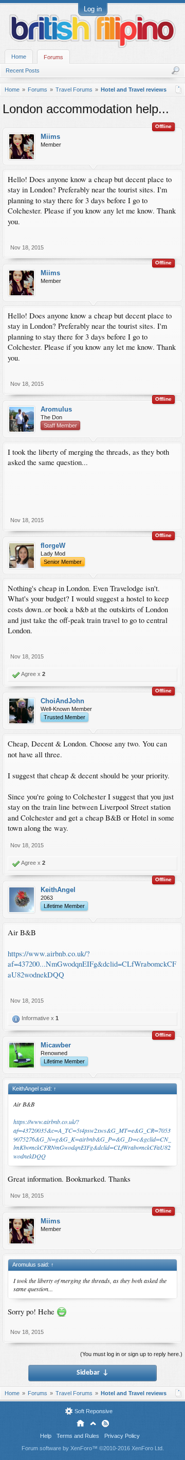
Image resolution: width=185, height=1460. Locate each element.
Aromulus (56, 409)
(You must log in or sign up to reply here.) (131, 1354)
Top (93, 1423)
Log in (93, 9)
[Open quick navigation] (178, 89)
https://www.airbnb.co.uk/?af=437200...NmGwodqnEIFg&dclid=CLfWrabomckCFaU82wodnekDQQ (92, 964)
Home (18, 57)
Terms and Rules (78, 1436)
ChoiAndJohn (62, 701)
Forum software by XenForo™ (93, 1448)
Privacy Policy (122, 1436)
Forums (53, 57)
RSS (105, 1423)
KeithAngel (58, 890)
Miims (50, 136)
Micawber (56, 1045)
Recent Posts (23, 70)
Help (45, 1436)
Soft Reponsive (94, 1411)
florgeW (53, 545)
